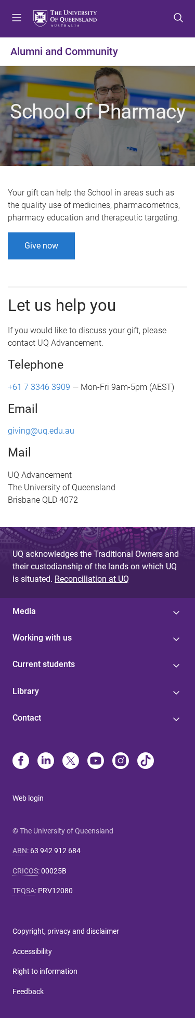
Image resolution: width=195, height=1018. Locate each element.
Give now (41, 246)
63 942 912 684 (55, 850)
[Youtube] (95, 761)
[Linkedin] (45, 761)
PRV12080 (55, 890)
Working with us (42, 638)
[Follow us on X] (70, 761)
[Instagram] (120, 761)
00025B (54, 871)
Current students (43, 664)
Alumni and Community (64, 51)
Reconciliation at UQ (92, 579)
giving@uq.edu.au (41, 431)
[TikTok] (145, 761)
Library (25, 691)
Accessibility (32, 951)
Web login (28, 798)
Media (24, 611)
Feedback (28, 991)
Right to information (44, 971)
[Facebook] (20, 761)
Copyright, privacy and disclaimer (65, 931)
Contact (26, 718)
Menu (16, 18)
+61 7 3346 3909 (39, 387)
